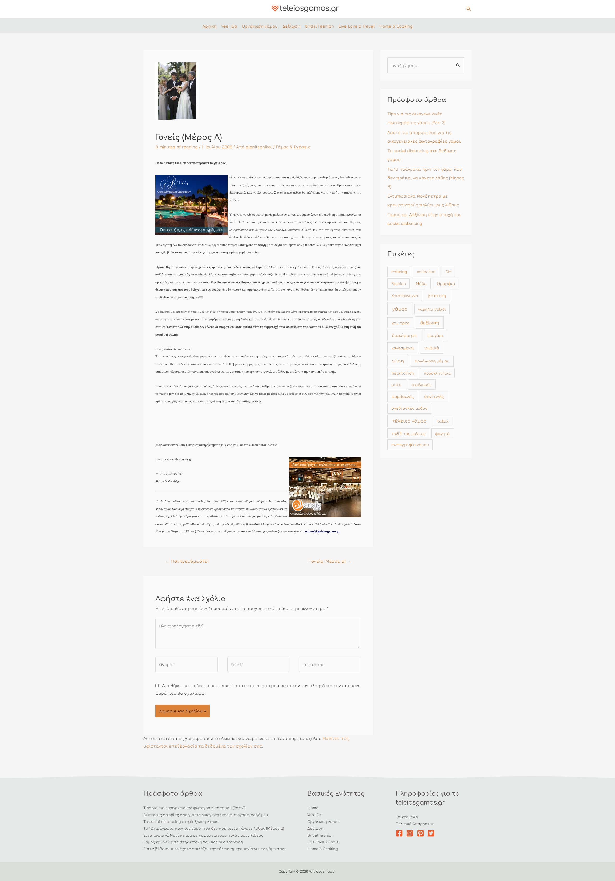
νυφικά (431, 347)
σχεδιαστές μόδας (409, 408)
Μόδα (421, 283)
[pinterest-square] (421, 833)
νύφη (398, 360)
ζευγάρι (435, 335)
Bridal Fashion (321, 835)
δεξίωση (429, 322)
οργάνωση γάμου (432, 360)
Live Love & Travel (324, 841)
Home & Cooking (323, 848)
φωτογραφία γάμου (410, 444)
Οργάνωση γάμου (324, 821)
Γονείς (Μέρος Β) (330, 561)
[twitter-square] (432, 833)
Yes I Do (315, 814)
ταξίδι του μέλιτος (408, 433)
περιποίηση (402, 373)
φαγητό (442, 433)
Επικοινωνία (407, 816)
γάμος (399, 309)
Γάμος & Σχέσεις (293, 146)
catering (399, 271)
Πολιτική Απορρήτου (415, 823)
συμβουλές (403, 396)
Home (313, 807)
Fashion (398, 283)
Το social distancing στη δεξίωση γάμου (181, 821)
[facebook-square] (400, 833)
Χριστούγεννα (404, 295)
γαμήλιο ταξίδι (432, 309)
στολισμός (422, 384)
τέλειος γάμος (409, 421)
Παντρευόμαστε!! (187, 561)
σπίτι (396, 384)
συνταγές (434, 396)
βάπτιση (437, 295)
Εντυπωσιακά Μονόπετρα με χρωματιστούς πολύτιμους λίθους (203, 835)
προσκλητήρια (437, 373)
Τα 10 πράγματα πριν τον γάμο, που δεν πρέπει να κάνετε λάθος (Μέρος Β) (425, 178)
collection (426, 271)
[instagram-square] (411, 833)
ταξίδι (442, 421)
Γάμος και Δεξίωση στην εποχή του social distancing (193, 841)
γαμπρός (401, 322)
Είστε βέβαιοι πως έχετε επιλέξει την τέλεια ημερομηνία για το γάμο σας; (214, 848)
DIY (448, 271)
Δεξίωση (316, 828)
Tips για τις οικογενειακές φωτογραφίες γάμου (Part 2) (194, 807)
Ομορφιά (446, 283)
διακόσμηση (404, 335)
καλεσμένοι (403, 347)
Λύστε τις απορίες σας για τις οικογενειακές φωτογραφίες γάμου (205, 814)
